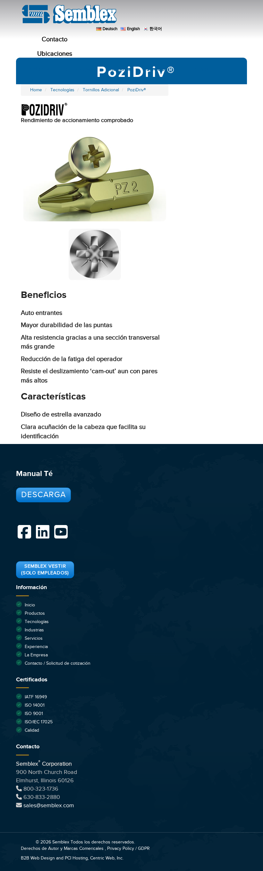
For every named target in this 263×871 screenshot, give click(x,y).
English (133, 28)
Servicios (157, 69)
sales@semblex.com (48, 805)
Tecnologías (79, 69)
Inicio (30, 605)
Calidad (32, 730)
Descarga (43, 494)
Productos (38, 69)
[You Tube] (61, 531)
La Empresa (38, 81)
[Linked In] (42, 531)
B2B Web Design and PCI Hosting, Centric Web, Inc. (72, 858)
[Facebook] (24, 531)
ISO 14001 (35, 705)
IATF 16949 (36, 697)
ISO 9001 (34, 713)
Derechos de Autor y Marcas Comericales (63, 848)
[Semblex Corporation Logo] (132, 16)
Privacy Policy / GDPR (128, 848)
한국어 (155, 28)
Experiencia (196, 69)
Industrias (120, 69)
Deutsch (110, 28)
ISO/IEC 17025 (39, 722)
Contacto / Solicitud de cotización (57, 663)
